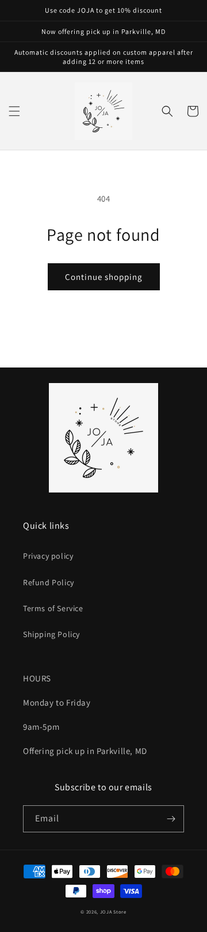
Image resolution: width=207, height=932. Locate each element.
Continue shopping (104, 276)
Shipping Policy (51, 634)
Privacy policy (48, 556)
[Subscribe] (170, 818)
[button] (14, 111)
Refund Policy (48, 582)
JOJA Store (113, 911)
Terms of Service (53, 608)
